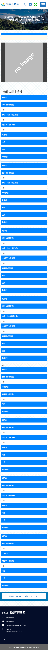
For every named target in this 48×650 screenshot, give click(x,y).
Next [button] (45, 62)
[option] (24, 62)
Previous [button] (3, 62)
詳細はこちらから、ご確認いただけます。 (24, 596)
